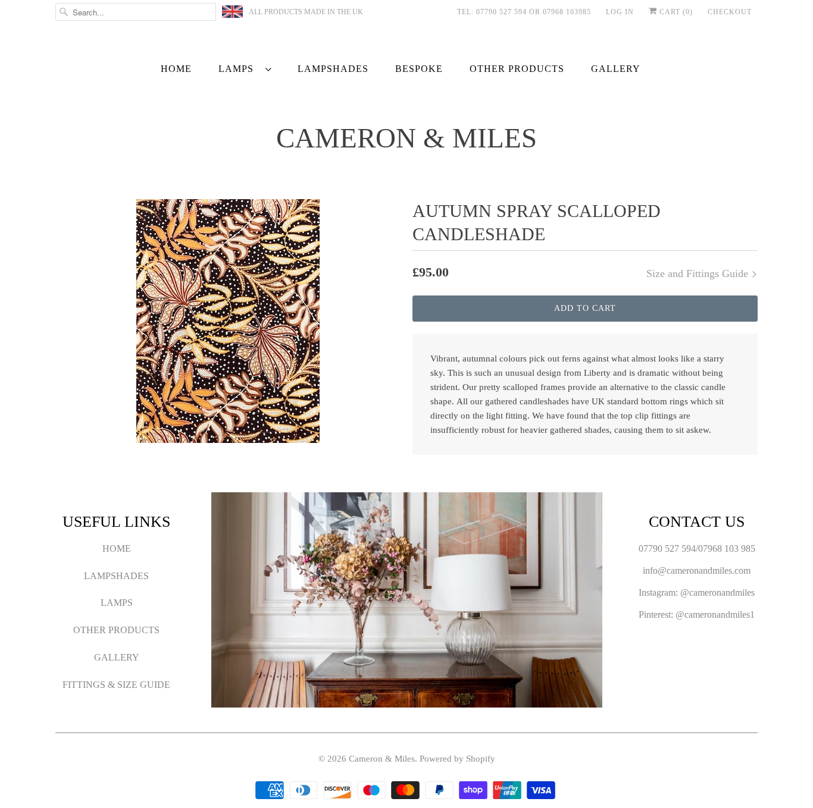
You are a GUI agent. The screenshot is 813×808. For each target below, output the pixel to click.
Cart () (675, 12)
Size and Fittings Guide (698, 273)
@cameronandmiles (717, 592)
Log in (620, 12)
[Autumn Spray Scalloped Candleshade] (228, 321)
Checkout (730, 12)
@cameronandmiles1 (715, 614)
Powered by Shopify (457, 758)
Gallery (615, 69)
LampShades (333, 69)
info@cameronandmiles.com (697, 570)
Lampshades (116, 576)
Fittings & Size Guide (116, 685)
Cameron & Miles (406, 138)
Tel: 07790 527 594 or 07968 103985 (524, 12)
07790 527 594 (667, 548)
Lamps (238, 69)
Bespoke (419, 69)
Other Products (517, 69)
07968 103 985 (726, 548)
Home (176, 69)
